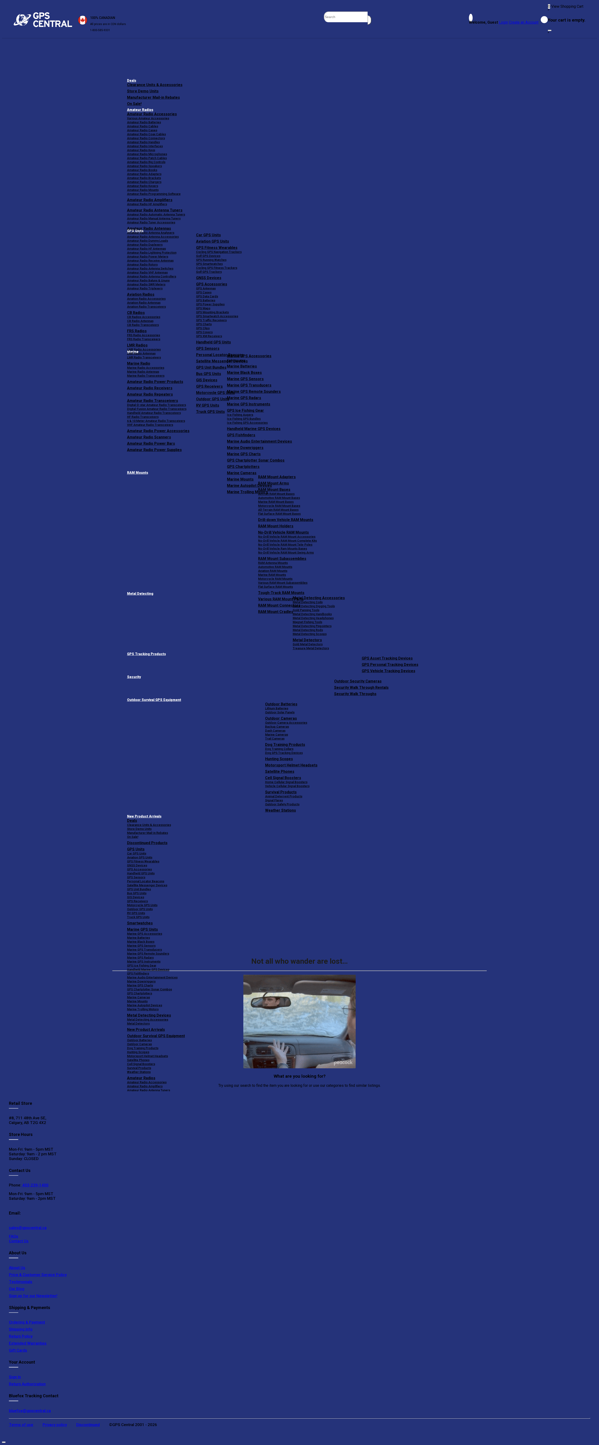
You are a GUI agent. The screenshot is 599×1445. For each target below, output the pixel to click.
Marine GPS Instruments (248, 404)
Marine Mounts (137, 1001)
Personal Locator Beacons (145, 881)
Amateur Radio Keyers (142, 186)
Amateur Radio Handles (143, 142)
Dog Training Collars (279, 749)
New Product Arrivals (144, 816)
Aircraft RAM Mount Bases (276, 494)
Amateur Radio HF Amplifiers (147, 204)
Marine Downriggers (245, 447)
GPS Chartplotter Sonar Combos (256, 460)
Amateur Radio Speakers (144, 166)
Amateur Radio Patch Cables (147, 158)
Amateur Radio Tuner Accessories (151, 222)
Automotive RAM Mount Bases (279, 498)
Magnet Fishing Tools (307, 622)
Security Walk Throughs (355, 694)
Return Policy (21, 1336)
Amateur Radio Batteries (144, 122)
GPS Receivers (137, 901)
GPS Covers (204, 332)
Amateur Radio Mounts (143, 190)
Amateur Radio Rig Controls (146, 162)
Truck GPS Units (138, 917)
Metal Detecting (140, 594)
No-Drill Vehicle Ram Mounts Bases (282, 548)
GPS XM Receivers (209, 336)
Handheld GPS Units (213, 342)
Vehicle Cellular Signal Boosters (287, 786)
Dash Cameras (275, 730)
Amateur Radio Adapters (144, 174)
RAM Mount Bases (274, 489)
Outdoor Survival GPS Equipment (154, 700)
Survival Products (281, 792)
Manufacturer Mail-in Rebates (153, 97)
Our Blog (16, 1288)
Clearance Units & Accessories (155, 85)
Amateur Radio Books (142, 170)
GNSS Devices (208, 278)
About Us (17, 1267)
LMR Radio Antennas (141, 353)
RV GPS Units (136, 913)
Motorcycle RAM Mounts (275, 578)
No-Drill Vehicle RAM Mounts (283, 532)
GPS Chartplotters (243, 466)
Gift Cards (18, 1350)
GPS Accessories (211, 284)
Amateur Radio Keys (141, 150)
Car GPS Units (208, 235)
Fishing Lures (236, 360)
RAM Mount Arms (273, 483)
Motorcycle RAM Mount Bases (279, 505)
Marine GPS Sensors (245, 379)
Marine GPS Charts (244, 454)
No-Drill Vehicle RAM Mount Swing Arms (286, 552)
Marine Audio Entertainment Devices (259, 441)
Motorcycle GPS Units (142, 905)
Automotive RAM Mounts (275, 567)
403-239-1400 (34, 1185)
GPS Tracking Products (146, 654)
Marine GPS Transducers (249, 385)
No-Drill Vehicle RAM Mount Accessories (286, 536)
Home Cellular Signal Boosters (286, 782)
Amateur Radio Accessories (152, 114)
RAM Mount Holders (275, 526)
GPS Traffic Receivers (211, 320)
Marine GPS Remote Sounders (254, 391)
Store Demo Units (143, 91)
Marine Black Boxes (244, 372)
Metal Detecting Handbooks (312, 614)
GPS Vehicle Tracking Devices (388, 671)
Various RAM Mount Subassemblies (282, 582)
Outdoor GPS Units (140, 909)
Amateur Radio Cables (142, 126)
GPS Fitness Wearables (216, 247)
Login (503, 22)
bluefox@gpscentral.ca (30, 1410)
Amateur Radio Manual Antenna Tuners (154, 218)
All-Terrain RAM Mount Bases (278, 509)
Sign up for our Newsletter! (33, 1295)
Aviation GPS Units (212, 241)
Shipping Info (21, 1329)
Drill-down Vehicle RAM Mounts (285, 520)
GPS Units (136, 849)
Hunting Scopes (279, 759)
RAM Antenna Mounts (273, 563)
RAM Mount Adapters (277, 477)
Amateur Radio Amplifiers (149, 200)
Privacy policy (55, 1424)
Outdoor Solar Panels (280, 712)
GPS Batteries (205, 300)
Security (134, 677)
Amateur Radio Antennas (149, 228)
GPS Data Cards (207, 296)
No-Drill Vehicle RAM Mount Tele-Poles (285, 544)
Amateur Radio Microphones (147, 154)
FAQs (13, 1236)
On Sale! (134, 104)
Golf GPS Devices (208, 256)
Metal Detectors (307, 640)
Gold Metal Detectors (308, 644)
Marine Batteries (242, 366)
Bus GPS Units (136, 893)
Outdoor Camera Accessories (286, 722)
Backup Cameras (277, 726)
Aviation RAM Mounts (272, 571)
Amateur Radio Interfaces (145, 146)
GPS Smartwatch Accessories (217, 316)
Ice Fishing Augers (240, 414)
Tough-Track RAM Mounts (281, 593)
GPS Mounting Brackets (212, 312)
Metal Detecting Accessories (319, 598)
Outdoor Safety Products (282, 804)
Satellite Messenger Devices (147, 885)
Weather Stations (280, 810)
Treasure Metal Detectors (311, 648)
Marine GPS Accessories (249, 356)
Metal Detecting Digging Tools (314, 606)
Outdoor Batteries (281, 704)
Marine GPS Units (142, 929)
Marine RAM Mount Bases (276, 502)
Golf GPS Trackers (209, 272)
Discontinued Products (147, 843)
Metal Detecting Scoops (310, 634)
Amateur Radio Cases (142, 130)
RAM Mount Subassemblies (282, 558)
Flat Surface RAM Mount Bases (279, 513)
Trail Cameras (275, 738)
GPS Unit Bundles (139, 889)
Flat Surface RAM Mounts (275, 586)
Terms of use (21, 1424)
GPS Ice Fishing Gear (245, 410)
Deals (131, 81)
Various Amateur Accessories (148, 118)
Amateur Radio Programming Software (154, 194)
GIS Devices (135, 897)
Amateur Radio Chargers (144, 182)
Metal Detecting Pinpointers (312, 626)
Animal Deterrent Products (283, 796)
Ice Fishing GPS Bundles (244, 418)
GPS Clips (203, 328)
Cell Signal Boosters (283, 778)
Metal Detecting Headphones (313, 618)
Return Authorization (27, 1384)
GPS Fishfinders (241, 435)
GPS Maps (203, 308)
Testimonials (20, 1281)
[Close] (550, 30)
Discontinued (88, 1424)
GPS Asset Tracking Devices (387, 658)
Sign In (15, 1377)
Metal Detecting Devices (149, 1015)
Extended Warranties (28, 1343)
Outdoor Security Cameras (358, 681)
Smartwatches (140, 923)
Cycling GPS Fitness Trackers (216, 268)
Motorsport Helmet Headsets (291, 765)
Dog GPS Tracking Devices (284, 753)
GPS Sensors (207, 348)
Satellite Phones (279, 771)
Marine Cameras (241, 473)
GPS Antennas (206, 288)
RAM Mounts (137, 473)
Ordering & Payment (27, 1322)
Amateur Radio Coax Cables (146, 134)
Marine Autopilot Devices (144, 1005)
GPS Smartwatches (209, 264)
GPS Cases (204, 292)
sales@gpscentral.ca (28, 1227)
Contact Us (19, 1241)
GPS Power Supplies (210, 304)
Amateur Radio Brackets (144, 178)
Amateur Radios (140, 110)
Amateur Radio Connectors (146, 138)
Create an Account (523, 22)
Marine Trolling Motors (143, 1009)
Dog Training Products (285, 744)
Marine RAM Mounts (272, 575)
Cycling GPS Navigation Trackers (219, 252)
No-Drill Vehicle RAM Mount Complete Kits (287, 540)
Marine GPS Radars (244, 398)
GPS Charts (204, 324)
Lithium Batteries (276, 708)
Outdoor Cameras (281, 718)
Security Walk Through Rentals (361, 687)
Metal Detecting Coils (308, 602)
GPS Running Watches (211, 260)
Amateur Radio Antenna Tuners (155, 210)
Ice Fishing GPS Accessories (247, 422)
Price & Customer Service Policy (38, 1274)
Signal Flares (274, 800)
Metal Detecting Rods (308, 630)
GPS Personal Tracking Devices (390, 664)
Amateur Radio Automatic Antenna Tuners (156, 214)
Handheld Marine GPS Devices (254, 429)
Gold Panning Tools (306, 610)
